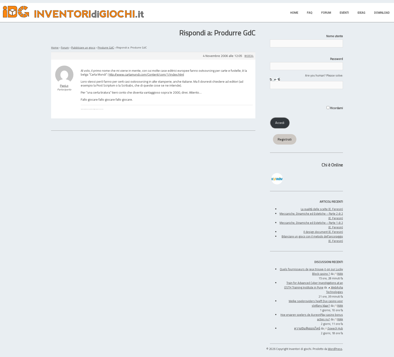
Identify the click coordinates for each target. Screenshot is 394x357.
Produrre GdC (106, 47)
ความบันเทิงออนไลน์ (307, 328)
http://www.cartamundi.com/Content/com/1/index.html (146, 74)
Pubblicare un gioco (83, 47)
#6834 (249, 56)
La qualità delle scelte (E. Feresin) (322, 209)
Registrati (285, 139)
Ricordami (336, 108)
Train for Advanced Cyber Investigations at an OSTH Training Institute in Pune (313, 285)
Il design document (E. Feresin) (323, 232)
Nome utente (334, 36)
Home (55, 47)
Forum (65, 47)
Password (336, 58)
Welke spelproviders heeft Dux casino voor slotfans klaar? (316, 303)
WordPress (335, 349)
